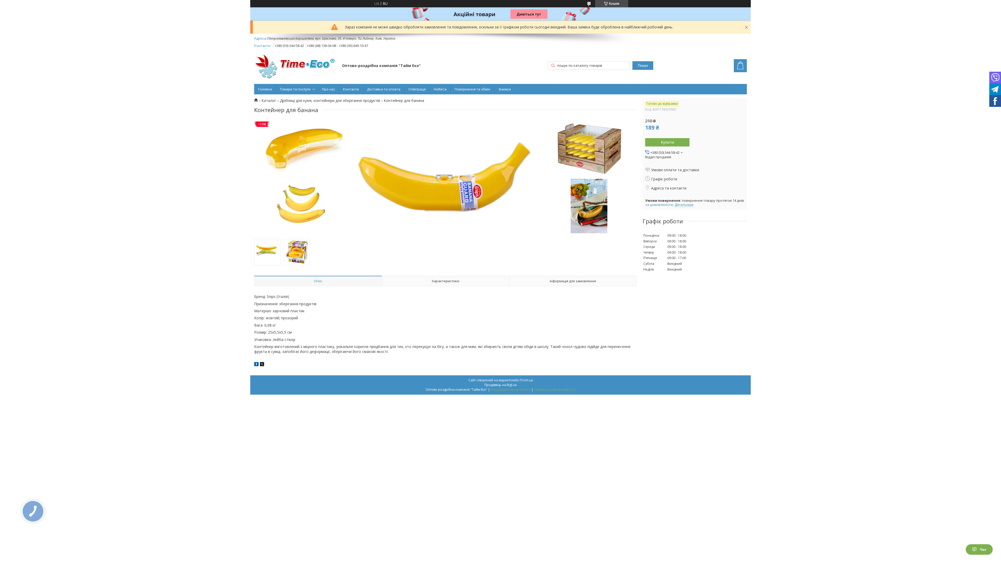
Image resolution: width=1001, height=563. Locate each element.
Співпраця (417, 89)
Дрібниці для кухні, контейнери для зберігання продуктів (330, 100)
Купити (667, 142)
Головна (265, 89)
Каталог (268, 100)
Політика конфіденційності (555, 389)
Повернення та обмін (472, 89)
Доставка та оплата (383, 89)
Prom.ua (526, 380)
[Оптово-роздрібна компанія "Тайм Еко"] (295, 66)
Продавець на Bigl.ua (500, 385)
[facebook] (256, 364)
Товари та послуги (295, 89)
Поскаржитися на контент (511, 389)
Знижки (504, 89)
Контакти (351, 89)
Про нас (328, 89)
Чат (983, 549)
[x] (262, 364)
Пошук (643, 66)
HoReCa (440, 89)
